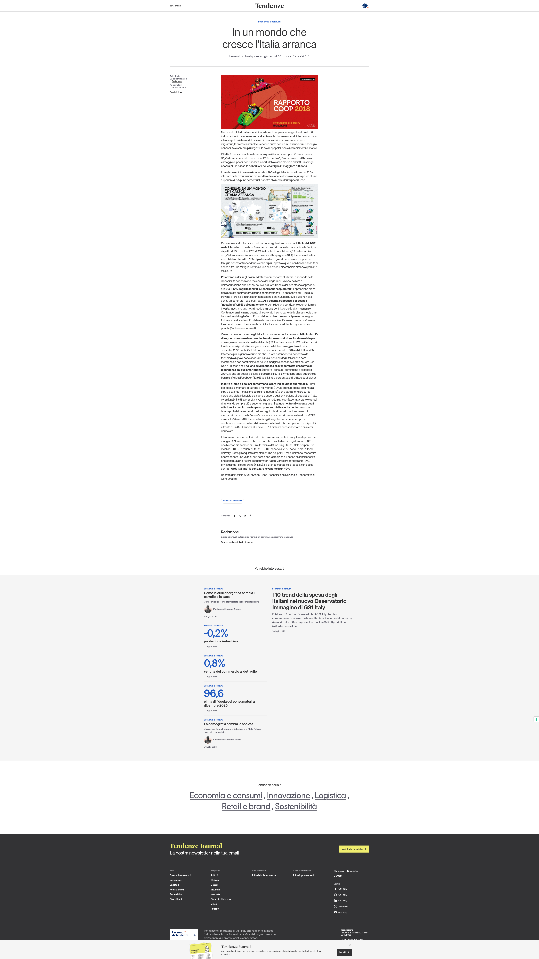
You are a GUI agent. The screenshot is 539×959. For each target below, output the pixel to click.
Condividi (174, 92)
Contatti (338, 875)
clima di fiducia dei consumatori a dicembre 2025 (229, 697)
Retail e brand (246, 806)
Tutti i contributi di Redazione (235, 542)
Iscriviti (342, 952)
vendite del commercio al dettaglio (230, 665)
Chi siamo (339, 871)
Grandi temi (176, 899)
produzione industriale (221, 635)
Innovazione (288, 795)
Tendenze (343, 906)
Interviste (215, 894)
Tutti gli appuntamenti (303, 875)
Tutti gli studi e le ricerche (264, 875)
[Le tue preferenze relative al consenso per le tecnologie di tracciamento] (536, 719)
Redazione (177, 81)
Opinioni (215, 880)
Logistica (330, 795)
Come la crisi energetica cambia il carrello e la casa (229, 595)
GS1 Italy (342, 888)
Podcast (215, 908)
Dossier (214, 884)
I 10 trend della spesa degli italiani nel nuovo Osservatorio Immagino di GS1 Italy (309, 601)
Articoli (214, 875)
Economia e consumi (232, 500)
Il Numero (215, 889)
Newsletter (352, 871)
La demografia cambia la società (228, 724)
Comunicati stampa (221, 899)
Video (214, 904)
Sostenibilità (296, 806)
